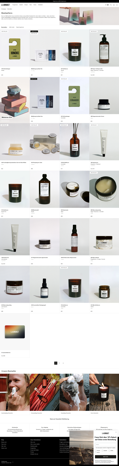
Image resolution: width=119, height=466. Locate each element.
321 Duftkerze (64, 68)
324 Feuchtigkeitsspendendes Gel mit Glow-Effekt (13, 162)
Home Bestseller (94, 413)
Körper (26, 4)
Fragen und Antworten (65, 442)
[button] (15, 5)
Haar (31, 4)
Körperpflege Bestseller (36, 413)
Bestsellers (4, 27)
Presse (32, 452)
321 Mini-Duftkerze (95, 305)
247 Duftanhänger (65, 116)
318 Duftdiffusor (65, 162)
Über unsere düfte (35, 444)
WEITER (105, 457)
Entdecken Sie (5, 120)
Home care (4, 448)
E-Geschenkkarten (5, 352)
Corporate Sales (34, 450)
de (105, 4)
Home (35, 4)
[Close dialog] (116, 432)
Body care (3, 442)
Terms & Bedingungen (65, 448)
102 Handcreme (94, 162)
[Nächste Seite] (63, 363)
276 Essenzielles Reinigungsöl (38, 305)
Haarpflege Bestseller (66, 413)
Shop (2, 439)
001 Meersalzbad (95, 257)
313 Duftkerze (4, 210)
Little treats (11, 27)
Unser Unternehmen (35, 439)
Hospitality (33, 448)
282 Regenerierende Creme (97, 116)
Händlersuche (33, 446)
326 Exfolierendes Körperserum (68, 257)
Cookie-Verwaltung (64, 452)
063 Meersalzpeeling (96, 210)
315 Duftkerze (64, 305)
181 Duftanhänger (5, 68)
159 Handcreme (5, 257)
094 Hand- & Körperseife (96, 68)
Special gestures (20, 27)
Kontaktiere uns (64, 444)
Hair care (3, 446)
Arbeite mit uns (34, 454)
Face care (3, 444)
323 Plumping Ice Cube (36, 162)
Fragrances (15, 4)
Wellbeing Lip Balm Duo (37, 116)
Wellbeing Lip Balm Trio (36, 68)
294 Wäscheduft (35, 210)
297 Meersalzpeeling (6, 305)
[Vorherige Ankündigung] (1, 1)
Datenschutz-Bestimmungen (67, 450)
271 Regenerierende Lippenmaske (39, 257)
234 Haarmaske (64, 210)
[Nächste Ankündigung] (117, 1)
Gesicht (21, 4)
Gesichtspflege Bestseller (7, 413)
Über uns (32, 442)
